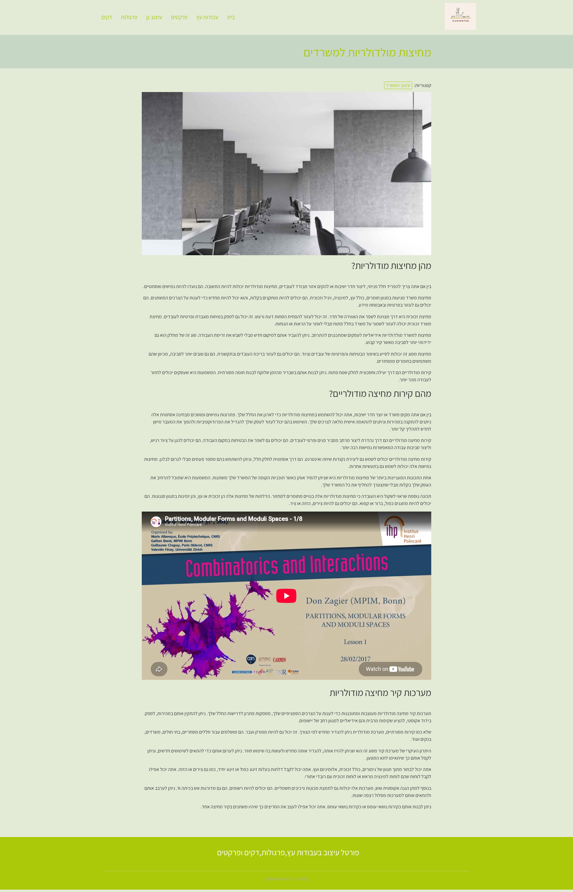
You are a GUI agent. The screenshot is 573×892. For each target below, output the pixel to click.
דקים (106, 17)
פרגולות (129, 17)
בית (231, 17)
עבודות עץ (207, 17)
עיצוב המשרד (398, 85)
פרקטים (179, 17)
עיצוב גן (154, 17)
